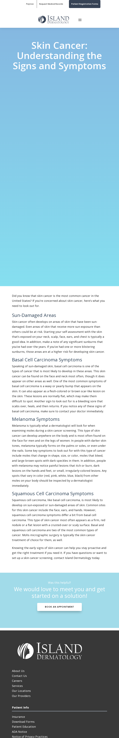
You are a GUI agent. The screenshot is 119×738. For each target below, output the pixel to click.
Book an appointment (59, 606)
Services (17, 686)
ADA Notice (19, 732)
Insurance (18, 717)
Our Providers (21, 696)
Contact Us (19, 676)
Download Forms (23, 721)
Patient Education (24, 726)
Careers (17, 681)
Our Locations (21, 691)
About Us (18, 671)
